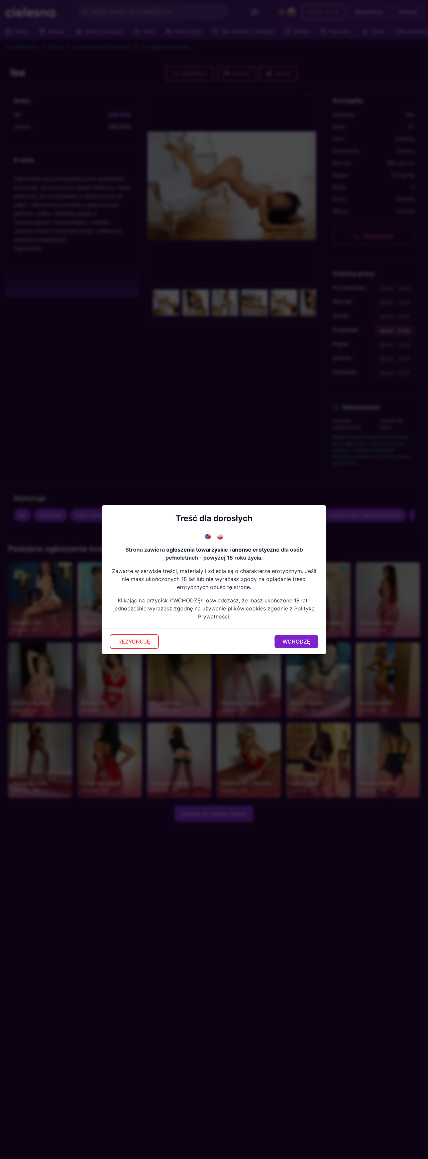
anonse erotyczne (256, 549)
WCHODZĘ (296, 641)
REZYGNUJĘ (134, 641)
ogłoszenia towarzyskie (197, 549)
